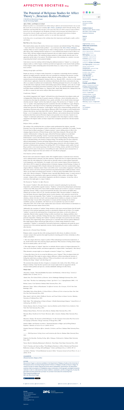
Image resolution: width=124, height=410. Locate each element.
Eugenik (90, 60)
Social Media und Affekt (89, 96)
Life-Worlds (87, 76)
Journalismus (85, 72)
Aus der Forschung (28, 21)
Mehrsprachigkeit (87, 77)
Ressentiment (95, 90)
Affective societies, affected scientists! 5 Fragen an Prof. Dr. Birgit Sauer (68, 383)
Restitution (85, 92)
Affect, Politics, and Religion (54, 27)
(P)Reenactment (86, 43)
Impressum (85, 109)
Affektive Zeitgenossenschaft (88, 51)
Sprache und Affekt (89, 98)
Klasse (89, 72)
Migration (94, 79)
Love (92, 76)
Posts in (85, 36)
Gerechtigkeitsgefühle (87, 64)
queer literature (86, 88)
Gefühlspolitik (85, 62)
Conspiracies (85, 56)
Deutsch (84, 38)
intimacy (94, 70)
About (84, 105)
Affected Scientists (28, 358)
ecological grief (85, 60)
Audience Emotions (90, 53)
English (36, 21)
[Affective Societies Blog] (46, 6)
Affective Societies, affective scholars (91, 29)
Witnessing (85, 101)
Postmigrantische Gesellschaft (92, 85)
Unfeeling (98, 98)
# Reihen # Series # (88, 28)
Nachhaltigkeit (85, 81)
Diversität (94, 58)
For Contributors (86, 107)
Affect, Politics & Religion (70, 48)
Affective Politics (86, 47)
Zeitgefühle (90, 101)
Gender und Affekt (94, 62)
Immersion (86, 68)
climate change (93, 55)
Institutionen (87, 70)
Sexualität (94, 94)
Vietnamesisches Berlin (89, 100)
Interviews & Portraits (88, 23)
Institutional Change (94, 68)
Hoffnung (84, 66)
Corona (85, 59)
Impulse (84, 25)
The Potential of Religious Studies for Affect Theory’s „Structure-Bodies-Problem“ (51, 14)
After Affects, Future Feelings (89, 31)
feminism (94, 60)
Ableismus (93, 43)
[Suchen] (99, 17)
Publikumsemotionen (90, 87)
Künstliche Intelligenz (87, 74)
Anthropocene (97, 51)
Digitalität (90, 58)
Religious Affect (38, 358)
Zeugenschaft (96, 101)
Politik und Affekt (89, 83)
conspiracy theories (92, 56)
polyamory (85, 85)
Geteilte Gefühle (96, 64)
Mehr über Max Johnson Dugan (31, 375)
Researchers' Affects (87, 90)
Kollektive (93, 72)
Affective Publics (88, 49)
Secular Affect (90, 92)
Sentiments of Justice (87, 94)
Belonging (86, 55)
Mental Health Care (87, 79)
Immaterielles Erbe (90, 66)
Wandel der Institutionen (88, 33)
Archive (84, 53)
